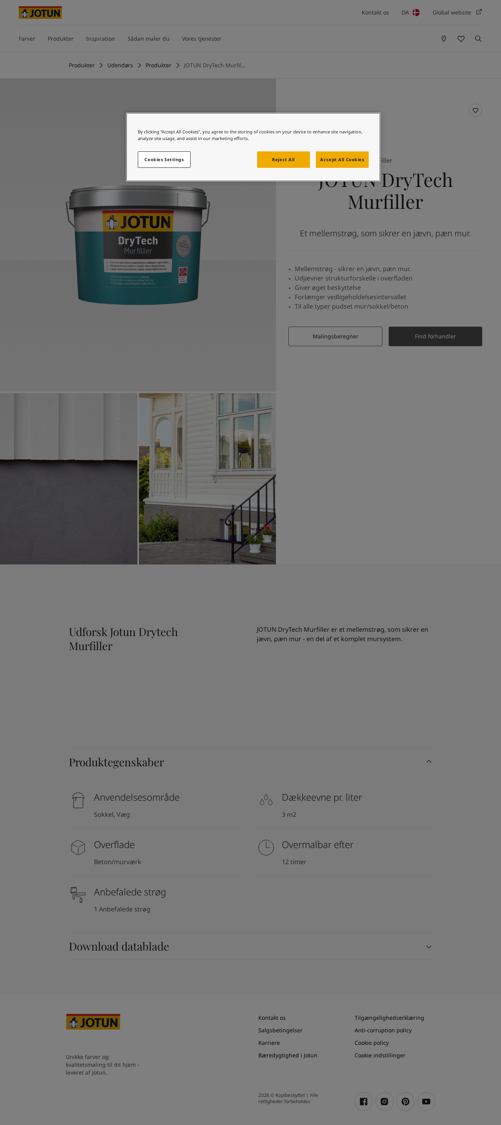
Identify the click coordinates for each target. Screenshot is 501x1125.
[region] (253, 147)
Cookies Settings (164, 159)
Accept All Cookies (342, 159)
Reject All (283, 159)
